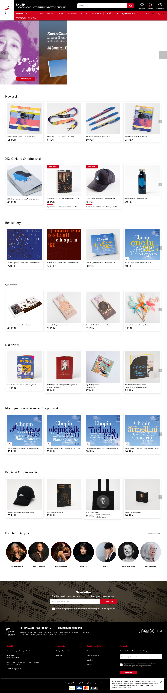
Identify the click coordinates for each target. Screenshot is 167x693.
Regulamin (59, 655)
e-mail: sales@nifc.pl (14, 669)
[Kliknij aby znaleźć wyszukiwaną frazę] (130, 5)
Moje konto (90, 651)
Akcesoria (38, 13)
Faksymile (51, 13)
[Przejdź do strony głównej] (7, 10)
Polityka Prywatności (63, 651)
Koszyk (89, 664)
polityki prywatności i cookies (122, 687)
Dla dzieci (85, 13)
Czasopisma (71, 13)
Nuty (60, 13)
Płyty (28, 13)
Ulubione (90, 660)
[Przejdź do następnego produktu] (160, 121)
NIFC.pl (159, 631)
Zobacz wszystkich (154, 533)
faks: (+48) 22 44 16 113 (15, 664)
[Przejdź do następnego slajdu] (163, 55)
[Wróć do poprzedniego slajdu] (4, 55)
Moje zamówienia (93, 655)
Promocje (96, 13)
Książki (19, 13)
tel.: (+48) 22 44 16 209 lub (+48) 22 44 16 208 (23, 662)
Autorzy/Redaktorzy (125, 13)
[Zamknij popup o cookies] (161, 681)
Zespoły (32, 18)
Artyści (108, 13)
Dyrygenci (21, 18)
